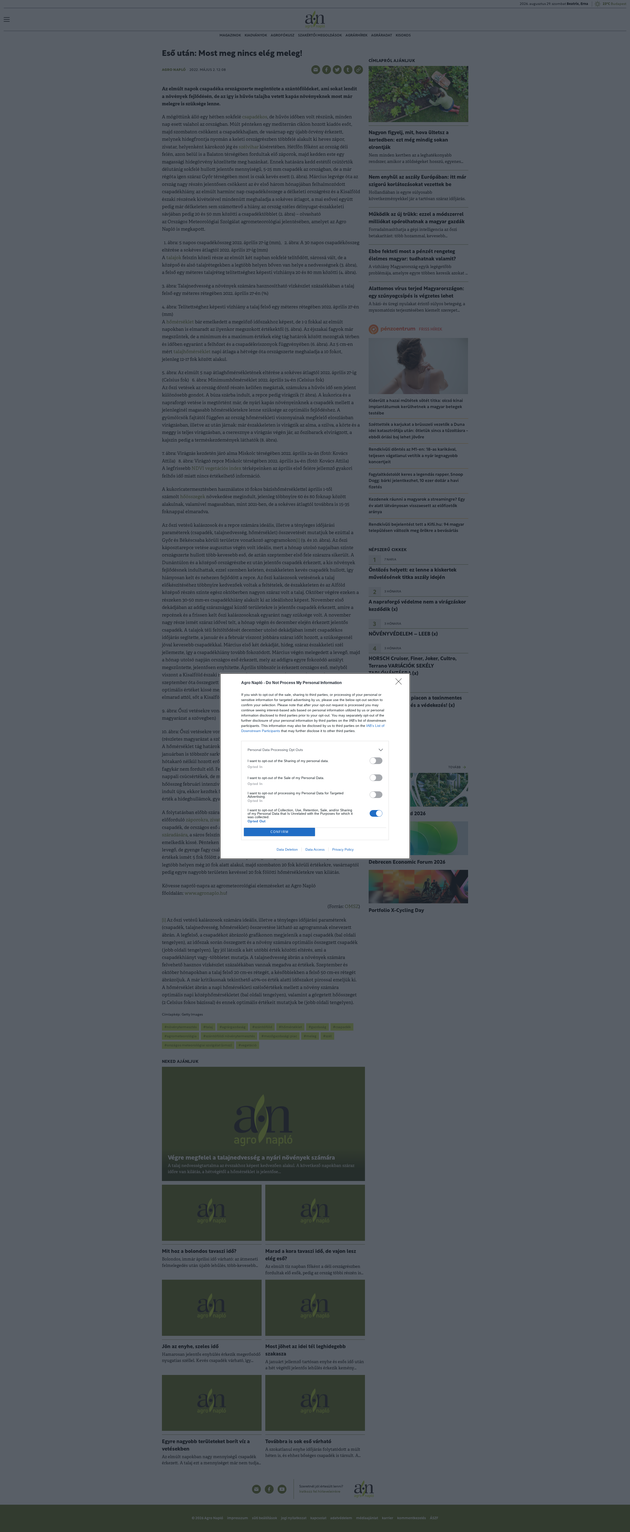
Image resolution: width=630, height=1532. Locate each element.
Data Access (315, 849)
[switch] (376, 760)
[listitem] (315, 749)
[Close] (400, 683)
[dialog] (315, 766)
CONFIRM (279, 832)
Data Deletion (287, 849)
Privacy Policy (343, 849)
